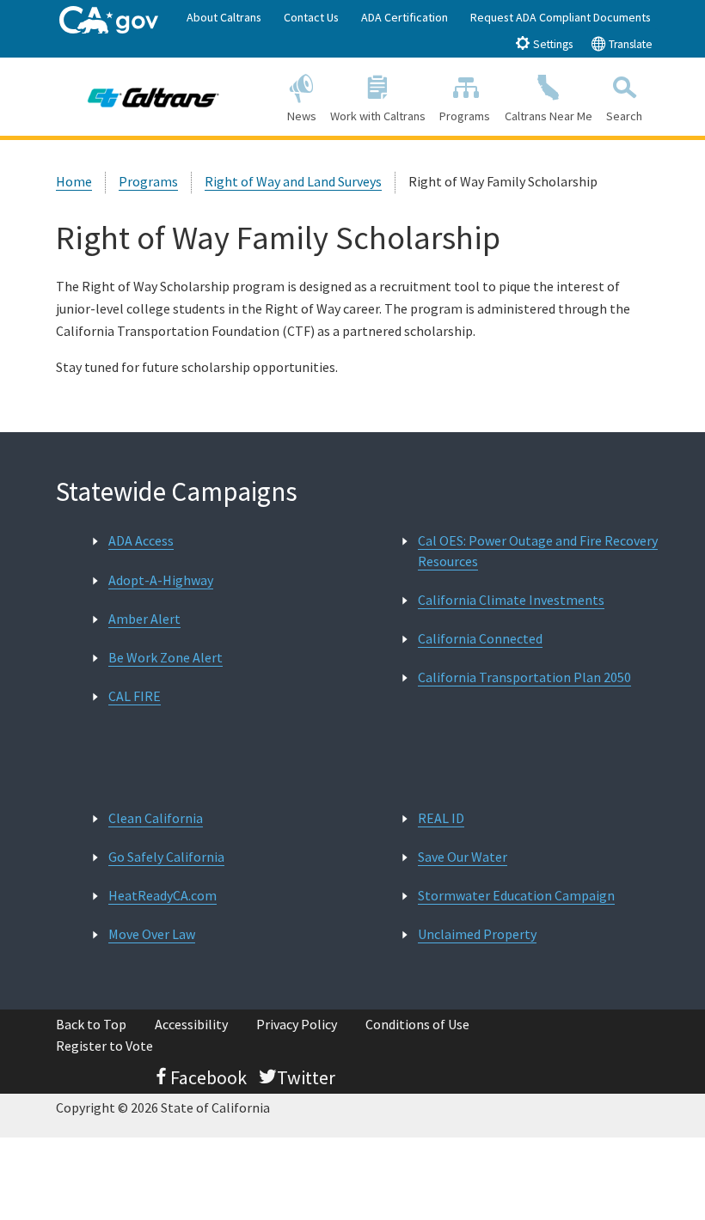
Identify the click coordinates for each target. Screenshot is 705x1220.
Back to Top (91, 1024)
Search (624, 116)
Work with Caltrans (378, 116)
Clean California (155, 818)
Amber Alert (144, 618)
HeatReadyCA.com (162, 895)
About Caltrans (224, 17)
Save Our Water (462, 856)
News (301, 116)
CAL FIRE (134, 696)
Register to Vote (104, 1045)
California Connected (480, 638)
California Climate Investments (511, 599)
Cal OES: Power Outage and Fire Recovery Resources (538, 550)
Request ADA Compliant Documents (560, 17)
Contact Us (311, 17)
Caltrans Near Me (548, 116)
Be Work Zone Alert (165, 657)
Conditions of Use (417, 1024)
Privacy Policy (296, 1024)
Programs (464, 116)
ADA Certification (404, 17)
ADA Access (141, 540)
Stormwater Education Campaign (516, 895)
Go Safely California (166, 856)
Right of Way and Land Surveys (293, 181)
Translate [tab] (629, 44)
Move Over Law (151, 933)
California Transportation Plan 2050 (524, 677)
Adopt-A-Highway (160, 580)
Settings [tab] (551, 44)
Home (74, 181)
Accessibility (191, 1024)
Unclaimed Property (477, 933)
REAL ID (441, 818)
